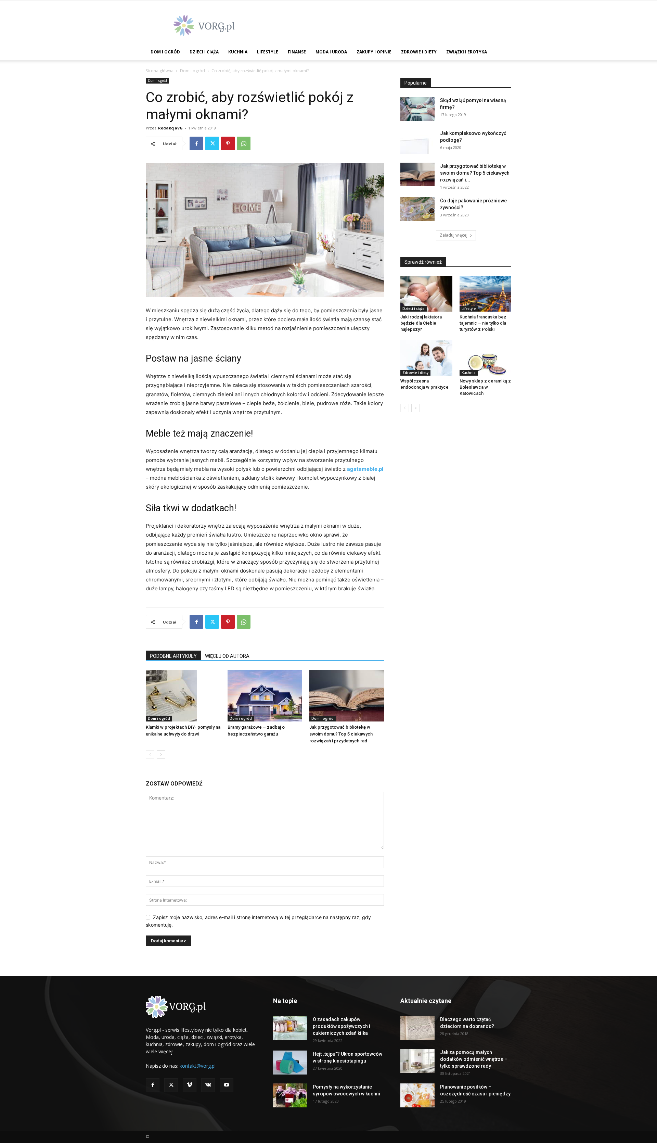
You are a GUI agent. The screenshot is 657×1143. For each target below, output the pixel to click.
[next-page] (161, 754)
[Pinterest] (228, 143)
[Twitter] (212, 143)
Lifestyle (267, 52)
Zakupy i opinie (374, 52)
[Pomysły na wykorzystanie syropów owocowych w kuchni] (290, 1095)
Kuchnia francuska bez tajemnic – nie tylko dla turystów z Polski (483, 323)
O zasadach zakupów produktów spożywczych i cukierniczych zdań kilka (341, 1026)
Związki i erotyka (466, 52)
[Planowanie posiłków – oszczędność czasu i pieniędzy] (417, 1095)
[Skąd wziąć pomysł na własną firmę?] (417, 109)
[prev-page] (150, 754)
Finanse (297, 52)
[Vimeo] (189, 1085)
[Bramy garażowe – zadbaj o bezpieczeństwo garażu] (265, 695)
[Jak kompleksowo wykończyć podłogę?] (417, 142)
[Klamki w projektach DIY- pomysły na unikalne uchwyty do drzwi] (183, 695)
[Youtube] (226, 1085)
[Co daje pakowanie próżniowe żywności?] (417, 209)
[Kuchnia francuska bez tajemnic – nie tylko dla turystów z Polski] (486, 294)
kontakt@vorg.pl (198, 1066)
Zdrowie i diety (419, 52)
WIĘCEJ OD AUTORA (227, 656)
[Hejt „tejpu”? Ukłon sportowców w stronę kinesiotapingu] (290, 1063)
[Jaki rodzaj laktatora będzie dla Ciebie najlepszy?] (426, 294)
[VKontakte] (208, 1085)
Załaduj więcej (453, 235)
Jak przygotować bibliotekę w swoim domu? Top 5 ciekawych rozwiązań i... (475, 173)
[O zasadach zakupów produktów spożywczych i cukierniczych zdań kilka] (290, 1028)
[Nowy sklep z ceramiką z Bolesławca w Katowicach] (486, 358)
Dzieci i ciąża (204, 52)
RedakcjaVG (170, 127)
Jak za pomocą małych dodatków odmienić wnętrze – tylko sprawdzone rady (473, 1059)
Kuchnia (237, 52)
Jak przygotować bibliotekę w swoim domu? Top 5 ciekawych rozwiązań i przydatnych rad (341, 734)
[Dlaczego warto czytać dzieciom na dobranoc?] (417, 1028)
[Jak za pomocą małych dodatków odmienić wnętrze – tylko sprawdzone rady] (417, 1061)
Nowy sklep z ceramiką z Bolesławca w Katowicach (485, 387)
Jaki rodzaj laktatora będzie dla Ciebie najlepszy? (421, 323)
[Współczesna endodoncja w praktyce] (426, 358)
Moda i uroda (331, 52)
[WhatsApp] (243, 143)
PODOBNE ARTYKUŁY (173, 656)
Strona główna (159, 71)
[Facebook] (196, 143)
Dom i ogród (165, 52)
